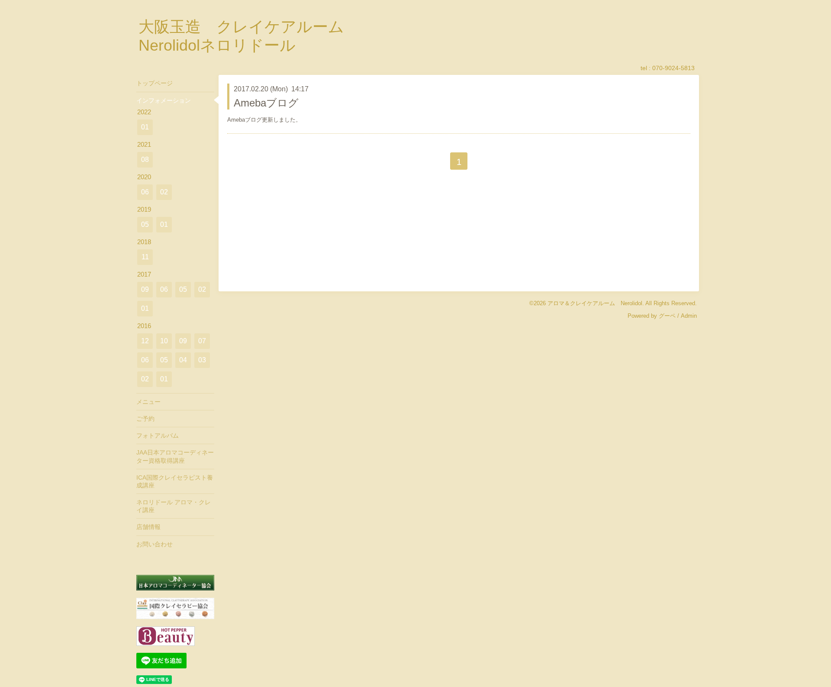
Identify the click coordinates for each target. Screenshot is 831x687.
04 (183, 360)
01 (145, 127)
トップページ (154, 83)
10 (164, 341)
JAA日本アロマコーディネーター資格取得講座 (175, 456)
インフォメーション (163, 100)
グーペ (667, 316)
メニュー (148, 401)
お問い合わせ (154, 544)
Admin (689, 316)
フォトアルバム (157, 435)
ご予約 (145, 418)
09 (145, 289)
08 (145, 159)
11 (145, 257)
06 (145, 192)
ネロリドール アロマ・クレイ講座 (173, 506)
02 (164, 192)
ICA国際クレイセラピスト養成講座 (174, 481)
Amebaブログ (266, 103)
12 (145, 341)
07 (202, 341)
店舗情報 (148, 526)
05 (145, 224)
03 (202, 360)
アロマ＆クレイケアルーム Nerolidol (595, 303)
